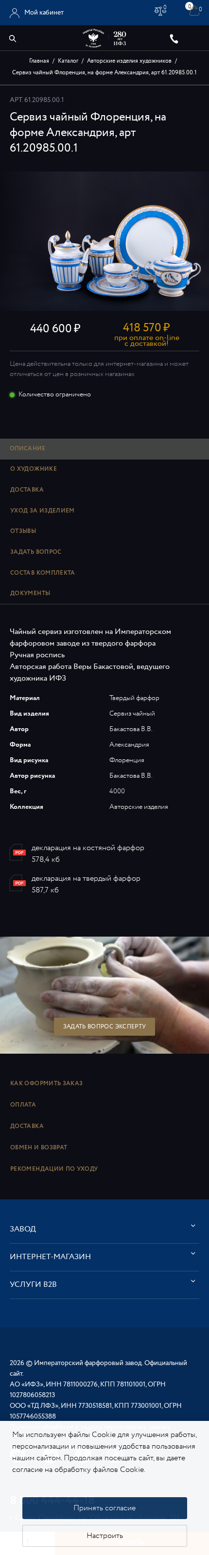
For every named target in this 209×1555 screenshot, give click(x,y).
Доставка (27, 1126)
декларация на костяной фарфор (88, 848)
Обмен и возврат (38, 1148)
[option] (104, 241)
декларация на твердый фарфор (86, 878)
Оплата (23, 1105)
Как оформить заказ (46, 1083)
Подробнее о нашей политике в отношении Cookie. (102, 1475)
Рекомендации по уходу (54, 1169)
